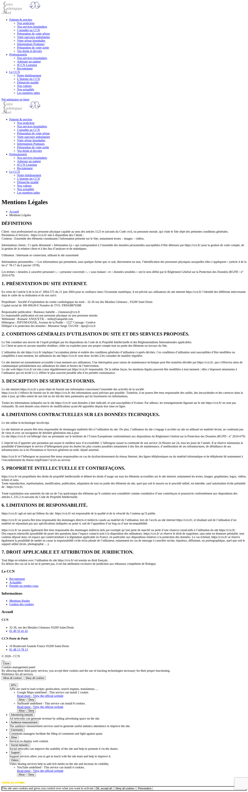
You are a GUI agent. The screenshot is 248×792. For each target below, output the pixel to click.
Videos (15, 760)
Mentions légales (19, 600)
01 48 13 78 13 (18, 649)
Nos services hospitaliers (32, 26)
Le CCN (14, 72)
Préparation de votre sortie (33, 47)
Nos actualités (25, 89)
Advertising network (22, 714)
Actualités (15, 582)
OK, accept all (104, 788)
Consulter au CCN (28, 30)
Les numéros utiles (28, 93)
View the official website (48, 695)
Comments (17, 729)
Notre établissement (29, 75)
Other (14, 737)
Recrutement (25, 68)
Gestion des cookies (21, 604)
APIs (13, 685)
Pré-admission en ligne (15, 99)
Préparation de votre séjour (33, 33)
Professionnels (18, 54)
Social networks (20, 745)
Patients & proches (20, 19)
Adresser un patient (29, 61)
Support (15, 752)
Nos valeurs (24, 86)
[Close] (3, 660)
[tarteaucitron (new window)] (13, 784)
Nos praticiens (25, 23)
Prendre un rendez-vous (23, 585)
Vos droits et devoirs (29, 51)
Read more (24, 695)
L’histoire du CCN (28, 79)
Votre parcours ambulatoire (33, 37)
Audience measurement (24, 722)
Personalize (144, 788)
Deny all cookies (35, 678)
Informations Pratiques (31, 44)
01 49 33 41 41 (18, 631)
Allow (22, 699)
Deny (31, 699)
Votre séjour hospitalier (31, 40)
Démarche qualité (28, 82)
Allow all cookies (12, 678)
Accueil (14, 211)
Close (6, 663)
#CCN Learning (27, 65)
